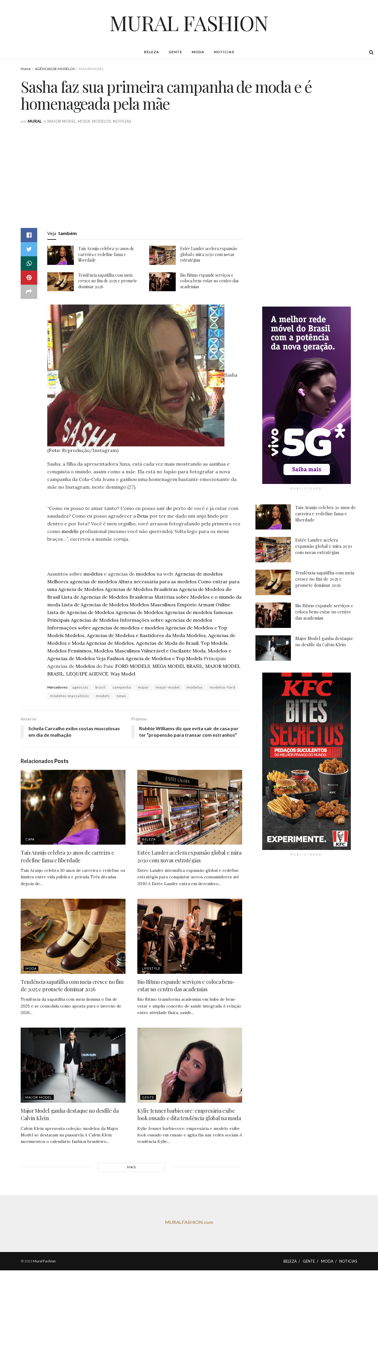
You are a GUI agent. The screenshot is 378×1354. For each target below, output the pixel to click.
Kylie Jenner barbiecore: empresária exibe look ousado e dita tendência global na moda (189, 1114)
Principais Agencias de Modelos (83, 620)
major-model (168, 687)
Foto (54, 450)
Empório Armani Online (203, 605)
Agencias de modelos (199, 574)
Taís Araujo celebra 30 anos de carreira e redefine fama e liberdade (106, 254)
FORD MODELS (132, 666)
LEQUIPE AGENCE (87, 674)
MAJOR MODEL (91, 69)
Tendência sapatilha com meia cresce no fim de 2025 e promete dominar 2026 (107, 280)
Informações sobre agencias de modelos (166, 620)
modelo (70, 531)
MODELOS (101, 121)
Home (26, 69)
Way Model (122, 674)
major (143, 687)
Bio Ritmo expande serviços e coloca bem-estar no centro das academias (209, 280)
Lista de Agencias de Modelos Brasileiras (107, 597)
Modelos (85, 666)
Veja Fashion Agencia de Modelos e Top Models (149, 658)
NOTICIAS (224, 52)
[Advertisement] (198, 168)
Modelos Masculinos (153, 605)
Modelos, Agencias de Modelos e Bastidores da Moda (125, 635)
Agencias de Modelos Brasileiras (141, 589)
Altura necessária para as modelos (157, 581)
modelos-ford (222, 687)
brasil (100, 687)
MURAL (35, 121)
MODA (198, 52)
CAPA (30, 839)
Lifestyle (151, 968)
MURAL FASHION (189, 22)
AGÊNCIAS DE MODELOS (55, 69)
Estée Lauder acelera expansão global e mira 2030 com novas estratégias (208, 254)
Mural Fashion (44, 1261)
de (169, 508)
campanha (122, 687)
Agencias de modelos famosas (198, 612)
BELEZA (151, 52)
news (121, 696)
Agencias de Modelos (139, 612)
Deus (142, 516)
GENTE (175, 52)
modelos (93, 574)
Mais (131, 1167)
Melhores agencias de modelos (82, 581)
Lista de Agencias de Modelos (94, 605)
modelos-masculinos (69, 696)
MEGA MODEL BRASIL (177, 666)
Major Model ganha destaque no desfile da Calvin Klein (324, 641)
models (103, 696)
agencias (80, 687)
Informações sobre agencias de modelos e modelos (105, 628)
